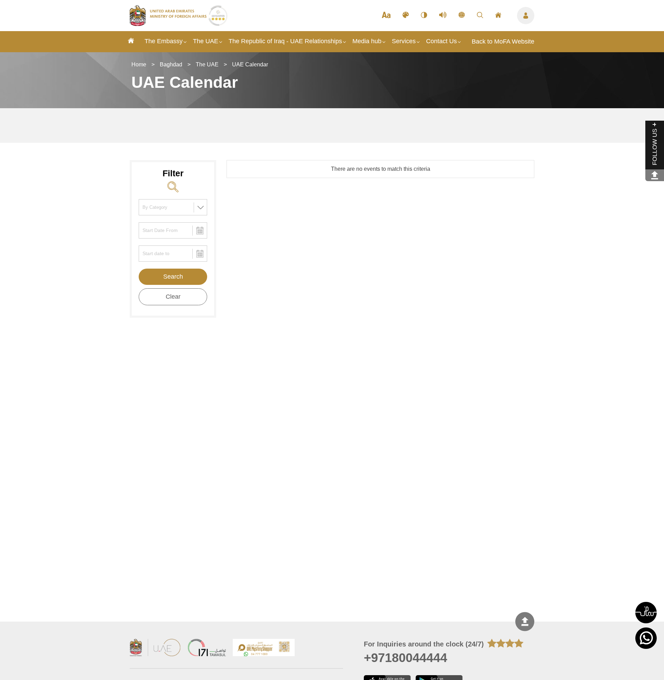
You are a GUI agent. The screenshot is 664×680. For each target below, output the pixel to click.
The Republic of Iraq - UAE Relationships (285, 41)
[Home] (131, 41)
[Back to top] (524, 621)
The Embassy (164, 41)
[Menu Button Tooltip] (525, 15)
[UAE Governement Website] (155, 648)
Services (404, 41)
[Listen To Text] (442, 15)
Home (138, 64)
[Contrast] (424, 15)
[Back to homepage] (169, 23)
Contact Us (441, 41)
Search (173, 276)
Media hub (366, 41)
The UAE (205, 41)
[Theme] (406, 15)
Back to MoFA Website (503, 41)
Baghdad (171, 64)
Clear (173, 296)
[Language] (462, 15)
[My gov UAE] (206, 648)
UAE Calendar (250, 64)
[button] (646, 612)
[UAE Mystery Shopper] (263, 648)
